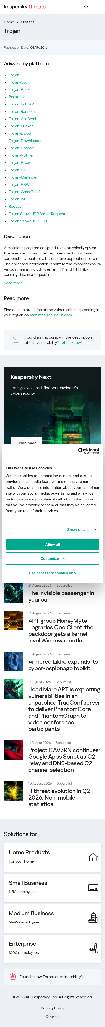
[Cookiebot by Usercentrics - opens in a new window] (78, 451)
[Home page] (25, 7)
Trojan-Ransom (22, 111)
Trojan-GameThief (24, 191)
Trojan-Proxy (20, 162)
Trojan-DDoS (20, 133)
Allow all (52, 544)
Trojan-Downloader (25, 140)
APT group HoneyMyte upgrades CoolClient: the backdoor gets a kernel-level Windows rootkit (60, 630)
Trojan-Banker (21, 89)
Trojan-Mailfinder (23, 177)
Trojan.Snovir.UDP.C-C (28, 221)
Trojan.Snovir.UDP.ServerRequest (37, 213)
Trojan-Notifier (21, 155)
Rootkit (15, 206)
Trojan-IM (17, 199)
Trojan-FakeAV (21, 104)
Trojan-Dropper (22, 148)
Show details (78, 530)
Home (9, 22)
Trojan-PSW (19, 184)
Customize (50, 558)
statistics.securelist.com (51, 315)
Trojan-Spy (18, 82)
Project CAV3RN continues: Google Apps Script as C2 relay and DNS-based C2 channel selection (64, 760)
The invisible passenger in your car (61, 596)
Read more (13, 283)
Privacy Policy (52, 1008)
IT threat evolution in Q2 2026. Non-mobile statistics (59, 798)
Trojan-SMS (19, 170)
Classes (28, 22)
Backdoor (17, 96)
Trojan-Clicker (21, 126)
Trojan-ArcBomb (23, 118)
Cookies (52, 1016)
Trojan (14, 75)
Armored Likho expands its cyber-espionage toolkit (63, 665)
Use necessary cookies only (52, 573)
